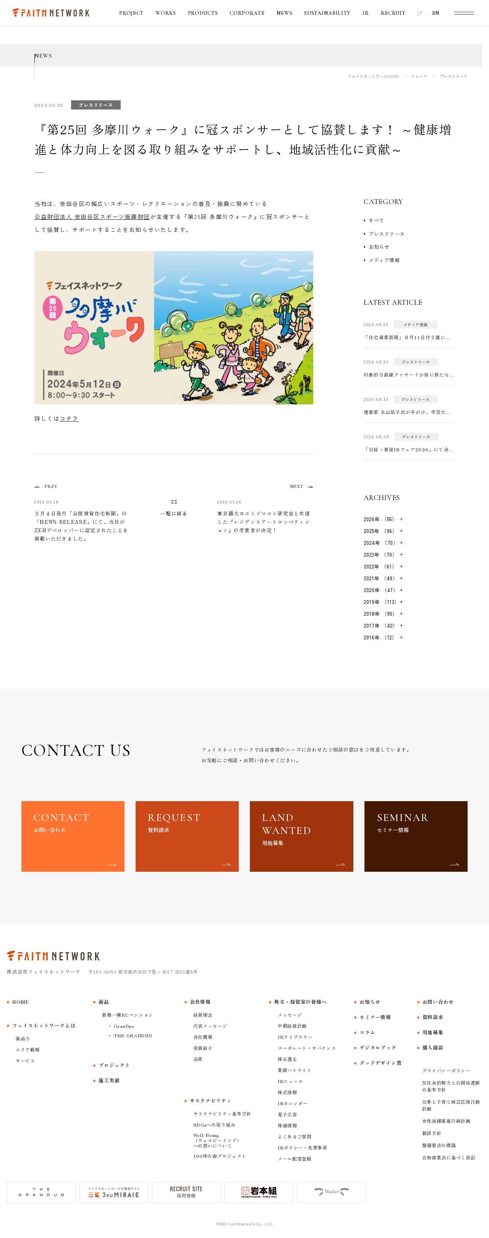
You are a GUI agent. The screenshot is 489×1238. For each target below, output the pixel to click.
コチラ (69, 418)
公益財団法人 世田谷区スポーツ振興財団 (92, 217)
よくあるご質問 (295, 1136)
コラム (367, 1032)
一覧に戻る (174, 513)
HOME (20, 1001)
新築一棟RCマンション (127, 1014)
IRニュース (290, 1081)
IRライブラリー (295, 1037)
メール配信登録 (295, 1158)
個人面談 (433, 1047)
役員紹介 (203, 1048)
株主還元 (287, 1059)
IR (366, 13)
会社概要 (203, 1037)
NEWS (285, 13)
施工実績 (109, 1080)
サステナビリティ (211, 1100)
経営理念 (203, 1014)
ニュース (419, 76)
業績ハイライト (295, 1070)
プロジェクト (114, 1065)
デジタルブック (377, 1047)
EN (436, 13)
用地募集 (433, 1032)
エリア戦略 (28, 1049)
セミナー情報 (375, 1017)
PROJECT (131, 13)
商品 (104, 1001)
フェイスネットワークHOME (373, 76)
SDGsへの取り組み (214, 1124)
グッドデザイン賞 (380, 1062)
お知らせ (379, 246)
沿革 (198, 1059)
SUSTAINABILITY (327, 13)
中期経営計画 (292, 1025)
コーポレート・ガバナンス (307, 1048)
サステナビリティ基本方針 (222, 1113)
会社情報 (200, 1001)
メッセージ (290, 1014)
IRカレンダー (293, 1103)
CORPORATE (247, 13)
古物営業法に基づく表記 (449, 1157)
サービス (25, 1060)
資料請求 (433, 1017)
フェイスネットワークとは (43, 1025)
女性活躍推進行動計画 (446, 1120)
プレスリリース (387, 233)
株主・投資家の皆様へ (300, 1001)
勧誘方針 (432, 1133)
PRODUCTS (203, 13)
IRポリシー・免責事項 (302, 1147)
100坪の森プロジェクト (220, 1156)
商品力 (23, 1038)
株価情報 (287, 1125)
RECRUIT (393, 13)
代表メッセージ (210, 1025)
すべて (376, 220)
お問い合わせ (438, 1001)
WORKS (165, 13)
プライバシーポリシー (446, 1070)
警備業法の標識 (439, 1145)
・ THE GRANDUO (129, 1035)
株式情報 (287, 1092)
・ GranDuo (120, 1025)
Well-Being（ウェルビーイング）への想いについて (217, 1140)
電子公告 (287, 1114)
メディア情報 (384, 260)
